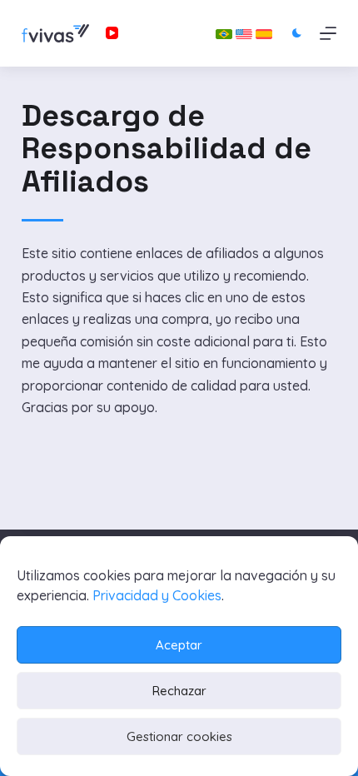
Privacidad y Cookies (156, 595)
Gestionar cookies (179, 736)
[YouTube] (112, 33)
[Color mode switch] (297, 33)
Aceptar (179, 645)
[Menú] (328, 33)
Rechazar (179, 691)
